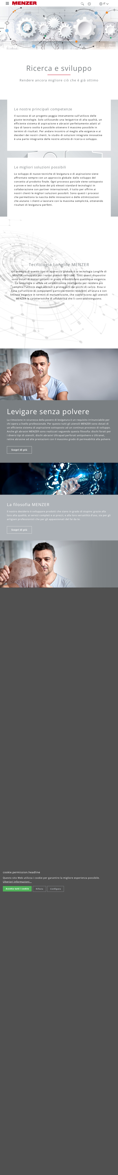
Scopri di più (19, 449)
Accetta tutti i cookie (17, 888)
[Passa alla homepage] (24, 3)
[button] (82, 3)
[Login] (89, 3)
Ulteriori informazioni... (17, 881)
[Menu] (8, 3)
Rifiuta (39, 888)
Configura (55, 888)
